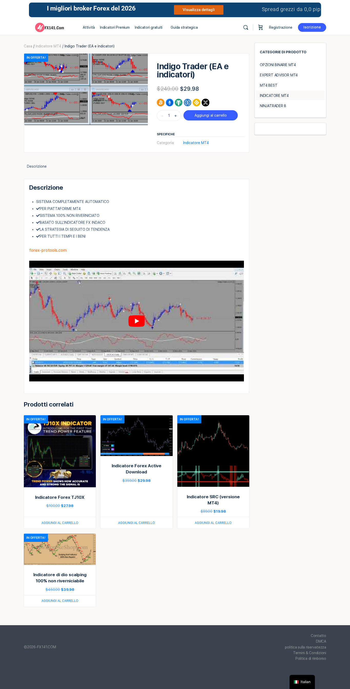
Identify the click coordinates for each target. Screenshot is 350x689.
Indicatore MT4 (48, 46)
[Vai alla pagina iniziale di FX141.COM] (49, 27)
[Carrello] (260, 27)
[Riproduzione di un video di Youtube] (136, 321)
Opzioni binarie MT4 (278, 65)
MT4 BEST (268, 85)
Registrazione (280, 27)
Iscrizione (312, 27)
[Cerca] (246, 27)
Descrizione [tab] (37, 166)
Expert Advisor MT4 (279, 75)
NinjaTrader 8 (273, 106)
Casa (28, 46)
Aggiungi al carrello (210, 115)
